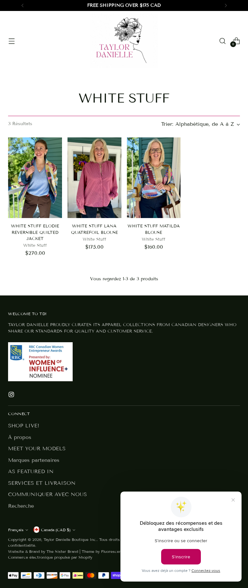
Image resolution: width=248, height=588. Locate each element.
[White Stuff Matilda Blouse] (154, 177)
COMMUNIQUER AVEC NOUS (47, 494)
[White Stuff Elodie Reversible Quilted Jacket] (35, 177)
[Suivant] (226, 5)
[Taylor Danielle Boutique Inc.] (124, 41)
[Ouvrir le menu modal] (11, 40)
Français (16, 529)
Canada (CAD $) (56, 529)
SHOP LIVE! (23, 426)
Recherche (21, 506)
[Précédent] (23, 5)
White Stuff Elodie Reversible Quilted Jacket (35, 232)
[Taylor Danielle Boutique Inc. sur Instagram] (12, 395)
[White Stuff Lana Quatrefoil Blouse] (94, 177)
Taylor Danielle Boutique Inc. (70, 539)
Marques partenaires (33, 460)
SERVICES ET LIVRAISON (42, 483)
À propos (19, 437)
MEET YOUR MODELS (37, 448)
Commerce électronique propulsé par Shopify (50, 557)
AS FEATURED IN (31, 471)
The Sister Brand (62, 551)
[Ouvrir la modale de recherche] (222, 40)
